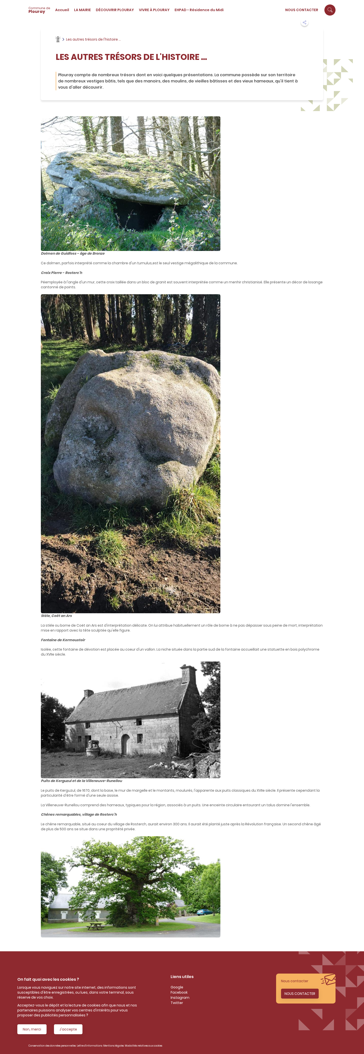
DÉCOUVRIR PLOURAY (115, 9)
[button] (330, 10)
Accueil (62, 9)
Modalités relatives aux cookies (143, 1046)
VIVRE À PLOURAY (154, 9)
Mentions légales (113, 1046)
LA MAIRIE (82, 9)
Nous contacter (301, 9)
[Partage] (304, 22)
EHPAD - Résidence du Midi (199, 9)
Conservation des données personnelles (52, 1046)
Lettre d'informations (89, 1046)
